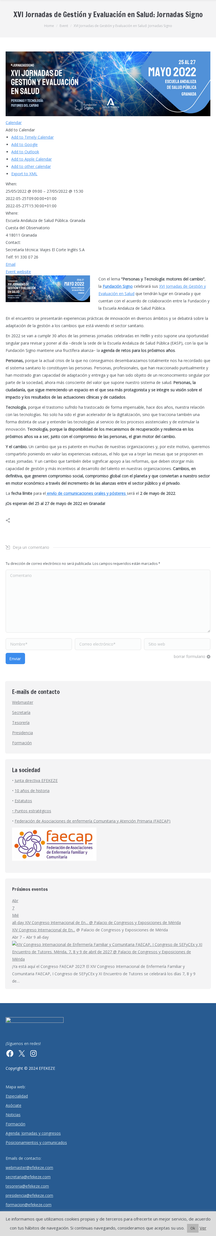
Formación (22, 742)
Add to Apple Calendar (31, 159)
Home (49, 25)
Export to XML (24, 173)
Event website (18, 271)
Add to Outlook (25, 151)
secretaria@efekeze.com (28, 1176)
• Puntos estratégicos (31, 810)
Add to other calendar (31, 166)
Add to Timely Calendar (32, 137)
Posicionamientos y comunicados (36, 1142)
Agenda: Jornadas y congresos (33, 1133)
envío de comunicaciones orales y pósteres (86, 493)
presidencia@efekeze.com (29, 1195)
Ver (203, 1228)
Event (64, 25)
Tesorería (21, 722)
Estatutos (23, 800)
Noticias (13, 1114)
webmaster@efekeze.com (29, 1167)
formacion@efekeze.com (28, 1204)
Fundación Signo (118, 286)
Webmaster (22, 702)
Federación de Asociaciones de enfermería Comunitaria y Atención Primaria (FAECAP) (92, 821)
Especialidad (17, 1096)
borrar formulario (189, 656)
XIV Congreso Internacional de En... (43, 929)
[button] (20, 129)
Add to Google (24, 144)
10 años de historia (32, 790)
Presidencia (22, 732)
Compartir (14, 520)
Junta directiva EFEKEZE (36, 780)
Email (10, 264)
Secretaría (21, 712)
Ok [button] (192, 1228)
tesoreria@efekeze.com (27, 1186)
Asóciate (13, 1105)
